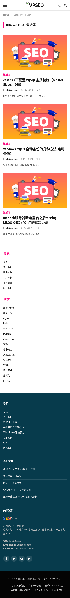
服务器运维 (9, 307)
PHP (5, 323)
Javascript (8, 339)
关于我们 (7, 267)
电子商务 (7, 349)
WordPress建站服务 (13, 432)
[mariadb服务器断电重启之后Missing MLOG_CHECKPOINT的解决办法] (35, 190)
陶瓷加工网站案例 (12, 482)
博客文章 (7, 282)
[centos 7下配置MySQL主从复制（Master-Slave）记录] (35, 52)
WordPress (9, 328)
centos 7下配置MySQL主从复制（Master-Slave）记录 (33, 82)
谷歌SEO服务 (10, 422)
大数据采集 (9, 354)
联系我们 (7, 287)
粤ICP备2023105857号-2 (50, 578)
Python (7, 333)
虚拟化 (6, 375)
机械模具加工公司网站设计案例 (19, 469)
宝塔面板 (7, 359)
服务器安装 (9, 313)
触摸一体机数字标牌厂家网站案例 (20, 496)
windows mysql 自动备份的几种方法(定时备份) (33, 151)
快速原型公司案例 (12, 476)
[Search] (65, 5)
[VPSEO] (35, 5)
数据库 (6, 74)
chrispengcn (12, 90)
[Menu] (5, 5)
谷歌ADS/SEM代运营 (14, 427)
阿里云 (6, 380)
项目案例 (7, 277)
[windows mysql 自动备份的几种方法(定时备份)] (35, 121)
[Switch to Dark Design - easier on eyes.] (60, 5)
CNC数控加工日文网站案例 (17, 489)
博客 (5, 442)
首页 (5, 261)
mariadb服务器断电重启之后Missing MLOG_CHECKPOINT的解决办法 (30, 220)
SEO (5, 344)
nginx (6, 318)
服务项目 (7, 272)
